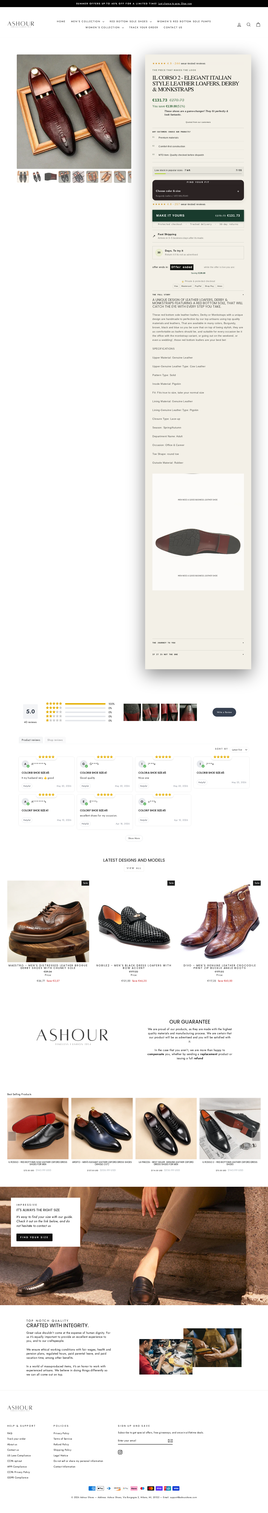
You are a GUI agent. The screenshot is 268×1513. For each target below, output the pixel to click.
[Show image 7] (106, 177)
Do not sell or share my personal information (78, 1461)
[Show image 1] (23, 177)
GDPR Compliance (17, 1477)
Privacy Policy (61, 1433)
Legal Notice (61, 1455)
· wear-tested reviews (186, 63)
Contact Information (64, 1466)
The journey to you (198, 643)
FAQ (9, 1433)
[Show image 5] (78, 177)
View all (134, 868)
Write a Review (224, 712)
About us (12, 1444)
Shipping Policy (62, 1450)
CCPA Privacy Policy (18, 1472)
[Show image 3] (50, 177)
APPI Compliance (17, 1466)
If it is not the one (198, 654)
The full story (198, 295)
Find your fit (198, 182)
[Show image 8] (120, 177)
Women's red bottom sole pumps (184, 21)
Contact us (173, 27)
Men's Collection (86, 21)
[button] (132, 712)
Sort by (221, 748)
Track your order (143, 27)
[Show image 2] (37, 177)
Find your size (34, 1237)
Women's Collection (103, 27)
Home (61, 21)
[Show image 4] (64, 177)
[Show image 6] (92, 177)
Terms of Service (63, 1439)
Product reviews (31, 740)
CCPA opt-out (14, 1461)
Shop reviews (55, 740)
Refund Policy (61, 1444)
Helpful (27, 786)
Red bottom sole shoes (129, 21)
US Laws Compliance (19, 1455)
